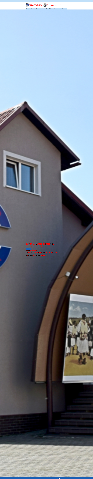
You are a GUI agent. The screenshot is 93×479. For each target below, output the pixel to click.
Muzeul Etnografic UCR (44, 8)
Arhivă (62, 8)
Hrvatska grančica (37, 8)
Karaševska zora (58, 8)
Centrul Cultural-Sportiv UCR (51, 8)
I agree (58, 477)
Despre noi (29, 8)
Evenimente (32, 8)
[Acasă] (43, 5)
